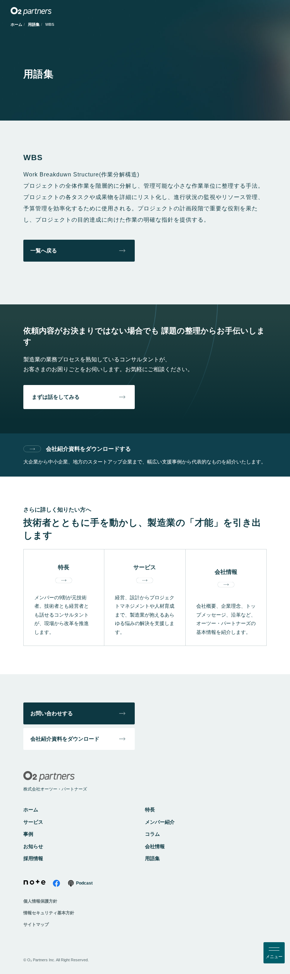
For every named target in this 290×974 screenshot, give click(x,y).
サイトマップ (36, 924)
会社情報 (155, 846)
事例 (28, 834)
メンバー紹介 (160, 822)
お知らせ (33, 846)
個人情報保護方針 (40, 901)
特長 (150, 809)
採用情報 (33, 858)
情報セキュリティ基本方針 (48, 912)
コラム (152, 834)
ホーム (16, 25)
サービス (33, 822)
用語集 (34, 25)
